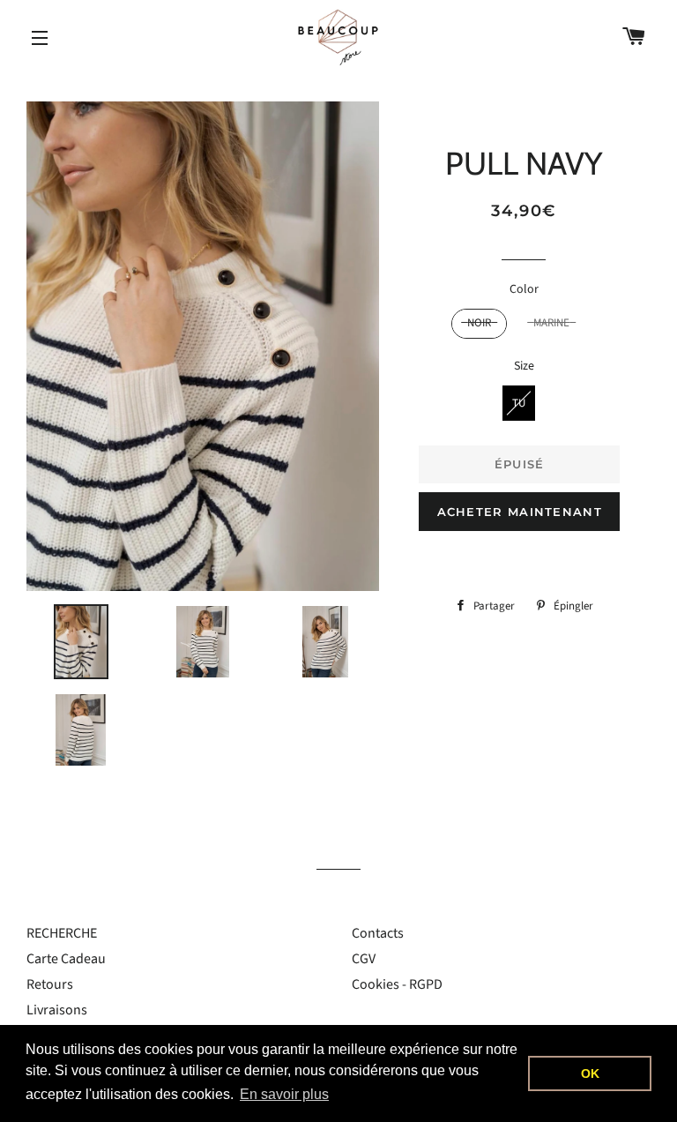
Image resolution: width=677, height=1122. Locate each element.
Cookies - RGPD (397, 984)
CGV (364, 959)
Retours (49, 984)
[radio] (479, 324)
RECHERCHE (61, 933)
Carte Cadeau (66, 959)
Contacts (378, 933)
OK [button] (590, 1073)
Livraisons (56, 1010)
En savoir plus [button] (284, 1094)
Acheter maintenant (519, 512)
